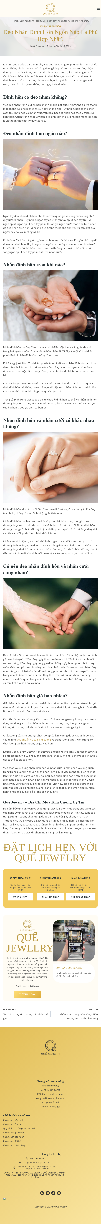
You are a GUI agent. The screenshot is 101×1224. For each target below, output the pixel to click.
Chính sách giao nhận (13, 1132)
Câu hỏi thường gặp (50, 1106)
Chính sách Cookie (12, 1124)
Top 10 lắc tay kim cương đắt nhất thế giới (25, 1014)
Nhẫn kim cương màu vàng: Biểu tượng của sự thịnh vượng (78, 1014)
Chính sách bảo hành (13, 1136)
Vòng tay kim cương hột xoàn (50, 1098)
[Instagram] (48, 1193)
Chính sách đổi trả (12, 1141)
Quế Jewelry (38, 46)
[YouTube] (59, 1193)
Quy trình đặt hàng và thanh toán (19, 1128)
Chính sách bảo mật (13, 1120)
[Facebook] (42, 1193)
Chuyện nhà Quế (50, 1102)
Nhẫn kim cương (50, 1085)
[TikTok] (53, 1193)
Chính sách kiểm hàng (14, 1145)
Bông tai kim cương (50, 1089)
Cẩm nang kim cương (50, 26)
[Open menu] (98, 8)
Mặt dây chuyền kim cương (50, 1094)
